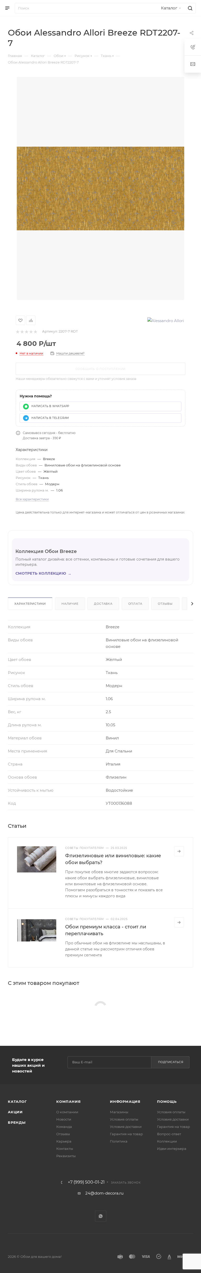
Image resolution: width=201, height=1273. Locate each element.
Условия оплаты (124, 1119)
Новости (63, 1119)
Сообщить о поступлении (100, 369)
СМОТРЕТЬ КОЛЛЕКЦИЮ (43, 573)
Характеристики (30, 604)
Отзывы (165, 604)
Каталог (17, 1101)
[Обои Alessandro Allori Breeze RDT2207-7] (100, 188)
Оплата (135, 604)
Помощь (167, 1101)
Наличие (70, 604)
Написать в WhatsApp (50, 406)
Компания (68, 1101)
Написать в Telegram (50, 418)
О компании (67, 1112)
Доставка (103, 604)
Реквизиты (66, 1156)
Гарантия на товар (126, 1134)
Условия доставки (126, 1126)
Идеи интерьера (171, 1148)
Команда (64, 1126)
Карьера (63, 1141)
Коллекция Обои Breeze (46, 551)
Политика (118, 1141)
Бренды (17, 1122)
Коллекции (167, 1141)
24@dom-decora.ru (104, 1193)
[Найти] (189, 8)
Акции (15, 1112)
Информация (125, 1101)
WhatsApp (100, 1216)
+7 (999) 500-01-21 (86, 1182)
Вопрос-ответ (169, 1134)
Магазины (119, 1112)
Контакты (64, 1148)
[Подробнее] (179, 851)
